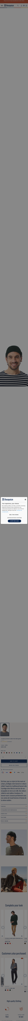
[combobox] (25, 499)
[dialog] (14, 510)
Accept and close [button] (14, 521)
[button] (14, 514)
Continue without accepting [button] (14, 517)
